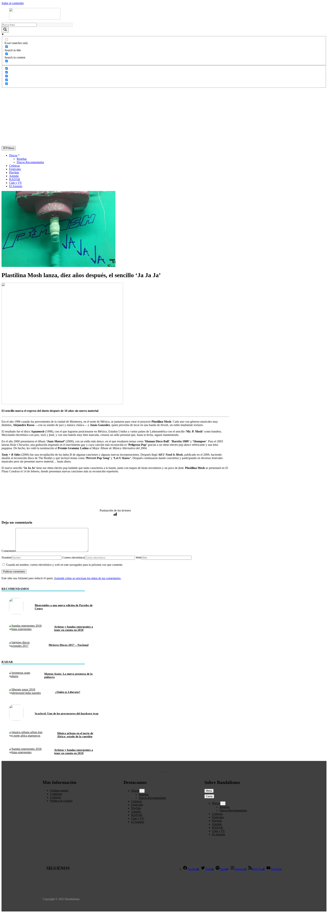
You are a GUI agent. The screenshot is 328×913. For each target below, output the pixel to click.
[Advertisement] (164, 117)
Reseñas (22, 158)
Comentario (9, 550)
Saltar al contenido (13, 3)
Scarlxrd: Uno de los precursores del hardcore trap (66, 713)
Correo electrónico (73, 557)
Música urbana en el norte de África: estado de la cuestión (75, 735)
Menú (209, 790)
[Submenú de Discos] (142, 791)
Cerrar (209, 796)
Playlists (14, 172)
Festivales (15, 169)
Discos (13, 155)
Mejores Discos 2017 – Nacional (68, 644)
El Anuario (15, 186)
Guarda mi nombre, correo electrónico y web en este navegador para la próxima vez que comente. (64, 564)
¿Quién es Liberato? (67, 692)
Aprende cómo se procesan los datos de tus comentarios (87, 578)
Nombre (6, 557)
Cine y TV (15, 182)
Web (138, 557)
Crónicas (14, 165)
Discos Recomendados (30, 162)
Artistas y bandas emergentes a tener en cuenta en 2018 (73, 628)
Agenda (14, 176)
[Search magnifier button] (5, 30)
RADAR (14, 179)
